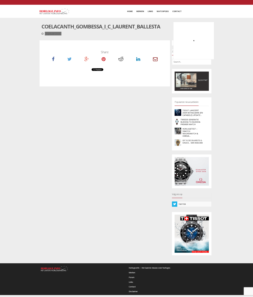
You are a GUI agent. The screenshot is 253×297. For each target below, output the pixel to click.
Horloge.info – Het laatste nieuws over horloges (149, 268)
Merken (132, 272)
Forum (131, 277)
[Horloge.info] (54, 11)
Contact (132, 286)
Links (131, 282)
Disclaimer (133, 291)
